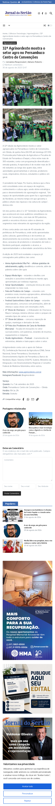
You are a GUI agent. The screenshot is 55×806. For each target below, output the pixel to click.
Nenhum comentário (14, 65)
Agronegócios (33, 33)
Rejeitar (27, 801)
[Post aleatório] (45, 25)
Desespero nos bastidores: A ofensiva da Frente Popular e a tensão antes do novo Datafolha (37, 512)
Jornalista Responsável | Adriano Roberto (24, 62)
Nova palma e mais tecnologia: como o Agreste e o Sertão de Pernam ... (40, 430)
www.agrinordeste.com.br (30, 372)
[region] (27, 783)
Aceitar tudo (27, 786)
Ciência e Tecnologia (17, 33)
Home (5, 33)
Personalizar (27, 793)
